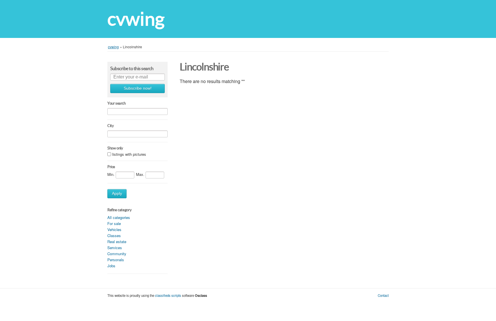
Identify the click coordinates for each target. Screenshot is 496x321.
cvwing (135, 18)
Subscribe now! (138, 88)
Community (116, 253)
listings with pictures (129, 154)
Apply (117, 193)
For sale (114, 223)
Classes (114, 235)
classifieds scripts (168, 295)
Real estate (116, 241)
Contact (383, 295)
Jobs (111, 265)
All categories (118, 217)
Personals (115, 259)
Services (114, 247)
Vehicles (114, 229)
